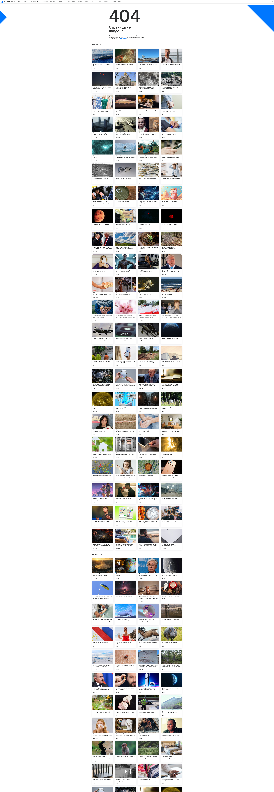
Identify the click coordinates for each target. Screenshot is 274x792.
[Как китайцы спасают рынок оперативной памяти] (171, 653)
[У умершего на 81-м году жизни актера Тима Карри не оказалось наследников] (102, 653)
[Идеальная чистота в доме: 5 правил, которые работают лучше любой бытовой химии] (171, 425)
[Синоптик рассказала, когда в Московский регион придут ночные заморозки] (102, 379)
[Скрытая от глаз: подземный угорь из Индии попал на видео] (125, 425)
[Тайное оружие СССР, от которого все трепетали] (148, 333)
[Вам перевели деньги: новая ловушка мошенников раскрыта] (171, 151)
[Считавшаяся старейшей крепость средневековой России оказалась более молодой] (148, 356)
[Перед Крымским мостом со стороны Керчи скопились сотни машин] (171, 493)
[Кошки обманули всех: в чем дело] (148, 105)
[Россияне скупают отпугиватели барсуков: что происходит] (148, 585)
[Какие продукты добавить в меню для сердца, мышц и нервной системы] (125, 608)
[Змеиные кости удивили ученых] (148, 653)
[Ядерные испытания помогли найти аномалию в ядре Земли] (171, 562)
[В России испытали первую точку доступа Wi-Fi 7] (125, 356)
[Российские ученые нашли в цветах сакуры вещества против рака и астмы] (125, 311)
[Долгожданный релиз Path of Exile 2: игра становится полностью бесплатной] (102, 539)
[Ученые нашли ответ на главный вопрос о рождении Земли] (171, 333)
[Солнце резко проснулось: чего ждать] (102, 151)
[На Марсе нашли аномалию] (102, 219)
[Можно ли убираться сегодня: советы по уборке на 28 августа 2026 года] (125, 630)
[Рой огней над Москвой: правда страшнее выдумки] (102, 82)
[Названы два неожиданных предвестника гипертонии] (171, 128)
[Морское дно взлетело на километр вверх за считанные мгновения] (125, 242)
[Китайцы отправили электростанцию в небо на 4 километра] (125, 752)
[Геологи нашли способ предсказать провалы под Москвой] (171, 242)
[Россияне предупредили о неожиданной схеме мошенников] (171, 196)
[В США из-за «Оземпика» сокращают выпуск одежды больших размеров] (102, 105)
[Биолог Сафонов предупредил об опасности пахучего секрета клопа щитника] (125, 470)
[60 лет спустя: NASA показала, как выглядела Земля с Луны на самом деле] (171, 706)
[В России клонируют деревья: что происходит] (148, 242)
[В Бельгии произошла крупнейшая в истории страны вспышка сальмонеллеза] (102, 288)
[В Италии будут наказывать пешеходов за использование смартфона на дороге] (125, 562)
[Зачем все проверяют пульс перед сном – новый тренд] (148, 425)
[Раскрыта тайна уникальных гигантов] (171, 774)
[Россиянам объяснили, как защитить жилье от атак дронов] (102, 448)
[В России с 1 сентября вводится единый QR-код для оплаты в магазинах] (125, 333)
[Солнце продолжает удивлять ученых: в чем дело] (171, 448)
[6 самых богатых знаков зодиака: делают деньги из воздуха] (171, 59)
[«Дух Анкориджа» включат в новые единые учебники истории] (102, 242)
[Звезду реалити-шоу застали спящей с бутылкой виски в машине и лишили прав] (148, 265)
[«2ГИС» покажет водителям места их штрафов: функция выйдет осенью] (125, 516)
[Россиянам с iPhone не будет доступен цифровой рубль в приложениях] (171, 470)
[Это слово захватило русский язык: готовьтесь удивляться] (171, 379)
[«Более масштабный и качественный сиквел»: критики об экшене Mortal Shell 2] (148, 402)
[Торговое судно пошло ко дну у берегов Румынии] (171, 288)
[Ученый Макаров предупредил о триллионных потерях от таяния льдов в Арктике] (125, 151)
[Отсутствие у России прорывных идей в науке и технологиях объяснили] (148, 196)
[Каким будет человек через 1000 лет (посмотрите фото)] (125, 265)
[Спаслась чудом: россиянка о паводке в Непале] (102, 356)
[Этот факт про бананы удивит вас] (171, 630)
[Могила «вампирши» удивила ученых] (171, 402)
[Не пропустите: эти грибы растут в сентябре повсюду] (102, 311)
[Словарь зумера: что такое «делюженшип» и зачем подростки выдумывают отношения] (171, 516)
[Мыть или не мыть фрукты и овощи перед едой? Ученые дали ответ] (125, 219)
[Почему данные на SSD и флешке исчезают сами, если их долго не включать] (171, 356)
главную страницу (124, 38)
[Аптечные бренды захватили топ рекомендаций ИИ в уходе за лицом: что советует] (102, 630)
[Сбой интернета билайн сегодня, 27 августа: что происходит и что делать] (148, 539)
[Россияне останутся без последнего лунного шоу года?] (148, 219)
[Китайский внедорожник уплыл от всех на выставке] (102, 608)
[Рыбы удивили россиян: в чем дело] (125, 105)
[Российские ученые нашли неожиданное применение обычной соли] (148, 752)
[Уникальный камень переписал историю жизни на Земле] (102, 706)
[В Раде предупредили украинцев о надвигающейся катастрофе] (102, 729)
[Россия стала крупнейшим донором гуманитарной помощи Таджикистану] (102, 774)
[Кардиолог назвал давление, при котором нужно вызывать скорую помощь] (102, 752)
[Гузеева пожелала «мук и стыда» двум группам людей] (102, 425)
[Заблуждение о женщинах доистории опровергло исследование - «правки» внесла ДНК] (102, 173)
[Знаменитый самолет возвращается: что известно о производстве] (148, 151)
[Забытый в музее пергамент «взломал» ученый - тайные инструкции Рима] (102, 676)
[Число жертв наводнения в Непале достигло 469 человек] (148, 562)
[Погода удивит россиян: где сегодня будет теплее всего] (171, 676)
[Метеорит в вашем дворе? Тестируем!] (148, 470)
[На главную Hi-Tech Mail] (6, 1)
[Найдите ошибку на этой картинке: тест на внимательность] (125, 379)
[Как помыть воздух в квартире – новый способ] (125, 402)
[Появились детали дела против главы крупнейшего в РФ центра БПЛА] (148, 729)
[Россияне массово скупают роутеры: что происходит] (102, 128)
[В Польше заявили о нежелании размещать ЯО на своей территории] (148, 311)
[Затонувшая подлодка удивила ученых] (125, 59)
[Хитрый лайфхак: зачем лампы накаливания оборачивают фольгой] (125, 173)
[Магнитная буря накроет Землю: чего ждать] (148, 676)
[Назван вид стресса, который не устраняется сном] (171, 173)
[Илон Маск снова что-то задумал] (171, 752)
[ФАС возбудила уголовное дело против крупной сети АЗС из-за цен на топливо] (148, 608)
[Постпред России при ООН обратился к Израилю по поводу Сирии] (148, 379)
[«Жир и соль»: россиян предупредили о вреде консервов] (125, 196)
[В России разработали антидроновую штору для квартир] (171, 539)
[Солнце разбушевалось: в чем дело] (102, 402)
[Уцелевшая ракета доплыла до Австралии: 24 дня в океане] (102, 59)
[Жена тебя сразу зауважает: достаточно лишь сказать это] (125, 493)
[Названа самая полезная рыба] (148, 173)
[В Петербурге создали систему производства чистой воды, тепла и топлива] (171, 585)
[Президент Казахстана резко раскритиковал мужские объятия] (148, 706)
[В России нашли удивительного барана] (148, 774)
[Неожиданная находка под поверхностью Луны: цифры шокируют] (148, 82)
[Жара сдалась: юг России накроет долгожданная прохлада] (125, 288)
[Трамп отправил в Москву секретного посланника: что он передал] (171, 265)
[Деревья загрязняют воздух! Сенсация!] (125, 653)
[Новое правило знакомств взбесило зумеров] (125, 774)
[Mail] (2, 1)
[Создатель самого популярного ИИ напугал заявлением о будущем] (102, 516)
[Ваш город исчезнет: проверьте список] (125, 706)
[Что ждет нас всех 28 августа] (125, 729)
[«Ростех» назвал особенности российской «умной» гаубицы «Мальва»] (125, 585)
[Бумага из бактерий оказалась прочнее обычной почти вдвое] (148, 630)
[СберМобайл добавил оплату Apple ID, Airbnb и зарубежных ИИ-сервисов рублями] (171, 608)
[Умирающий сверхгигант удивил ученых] (148, 59)
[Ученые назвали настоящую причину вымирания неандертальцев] (148, 288)
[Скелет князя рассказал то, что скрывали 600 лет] (125, 82)
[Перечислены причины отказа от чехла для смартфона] (102, 265)
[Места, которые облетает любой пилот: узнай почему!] (102, 470)
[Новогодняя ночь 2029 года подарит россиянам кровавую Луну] (171, 219)
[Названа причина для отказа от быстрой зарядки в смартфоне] (148, 448)
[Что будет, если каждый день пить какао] (171, 729)
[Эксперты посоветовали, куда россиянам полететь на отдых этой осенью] (125, 539)
